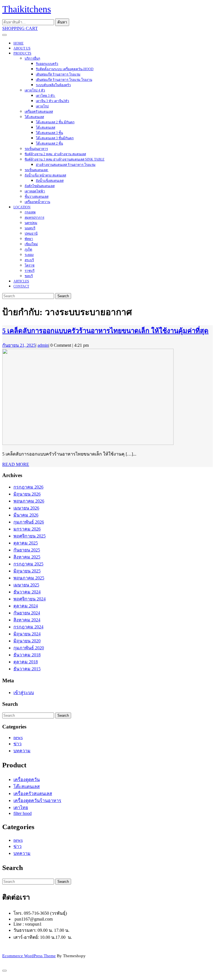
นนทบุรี (30, 228)
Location (22, 207)
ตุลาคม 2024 (25, 605)
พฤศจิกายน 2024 (29, 598)
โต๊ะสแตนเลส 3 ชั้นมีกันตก (55, 138)
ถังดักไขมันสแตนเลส (40, 186)
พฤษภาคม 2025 (28, 578)
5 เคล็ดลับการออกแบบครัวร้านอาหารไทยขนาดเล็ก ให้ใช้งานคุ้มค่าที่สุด (105, 330)
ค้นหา (62, 22)
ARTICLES (21, 281)
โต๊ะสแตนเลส (34, 117)
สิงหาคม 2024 (26, 619)
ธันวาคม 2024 (27, 591)
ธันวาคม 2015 (27, 668)
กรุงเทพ (30, 212)
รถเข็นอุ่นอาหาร (36, 149)
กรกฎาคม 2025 (28, 564)
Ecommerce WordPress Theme (29, 956)
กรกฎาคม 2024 (28, 626)
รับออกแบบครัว (47, 64)
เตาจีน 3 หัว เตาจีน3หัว (52, 101)
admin (43, 345)
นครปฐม (31, 223)
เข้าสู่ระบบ (23, 692)
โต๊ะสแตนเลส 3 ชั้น (49, 133)
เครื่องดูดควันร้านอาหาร (37, 800)
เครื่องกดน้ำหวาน (37, 202)
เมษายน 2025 (26, 584)
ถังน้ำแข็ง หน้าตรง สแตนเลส (45, 175)
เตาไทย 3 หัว (45, 96)
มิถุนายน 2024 (27, 633)
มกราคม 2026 (27, 529)
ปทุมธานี (31, 233)
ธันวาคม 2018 (27, 654)
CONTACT (21, 286)
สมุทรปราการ (34, 218)
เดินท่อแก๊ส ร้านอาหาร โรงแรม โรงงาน (64, 80)
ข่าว (17, 743)
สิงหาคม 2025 (26, 557)
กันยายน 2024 (26, 612)
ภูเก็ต (28, 249)
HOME (18, 43)
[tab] (4, 35)
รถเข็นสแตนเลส (36, 170)
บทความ (22, 750)
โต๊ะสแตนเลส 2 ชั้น (49, 143)
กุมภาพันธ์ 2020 (28, 647)
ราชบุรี (29, 271)
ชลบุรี (29, 276)
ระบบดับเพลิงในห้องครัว (53, 85)
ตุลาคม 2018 (25, 661)
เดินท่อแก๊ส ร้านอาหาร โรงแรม (58, 74)
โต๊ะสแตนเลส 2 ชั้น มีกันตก (55, 122)
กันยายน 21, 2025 (19, 345)
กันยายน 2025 (26, 550)
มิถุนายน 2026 (27, 494)
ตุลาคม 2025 (25, 543)
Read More (15, 464)
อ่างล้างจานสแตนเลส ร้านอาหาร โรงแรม (65, 165)
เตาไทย (20, 807)
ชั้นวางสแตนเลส (36, 197)
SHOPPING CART (20, 28)
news (18, 737)
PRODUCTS (22, 53)
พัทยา (29, 239)
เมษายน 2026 (26, 508)
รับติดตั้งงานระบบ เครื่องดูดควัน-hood (65, 69)
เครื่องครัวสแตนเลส (39, 112)
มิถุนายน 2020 (27, 640)
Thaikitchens (26, 9)
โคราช (29, 265)
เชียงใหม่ (31, 244)
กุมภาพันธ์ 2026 (28, 522)
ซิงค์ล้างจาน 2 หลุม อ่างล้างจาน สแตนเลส (55, 154)
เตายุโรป (42, 106)
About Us (22, 48)
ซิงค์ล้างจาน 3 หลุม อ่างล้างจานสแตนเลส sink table (64, 159)
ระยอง (29, 255)
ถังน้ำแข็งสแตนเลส (50, 181)
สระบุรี (29, 260)
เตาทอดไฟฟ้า (35, 191)
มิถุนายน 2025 (27, 571)
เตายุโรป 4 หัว (35, 90)
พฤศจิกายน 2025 (29, 536)
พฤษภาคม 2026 (28, 501)
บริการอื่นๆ (32, 58)
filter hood (22, 813)
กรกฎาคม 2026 (28, 487)
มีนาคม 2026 (25, 515)
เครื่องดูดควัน (26, 779)
